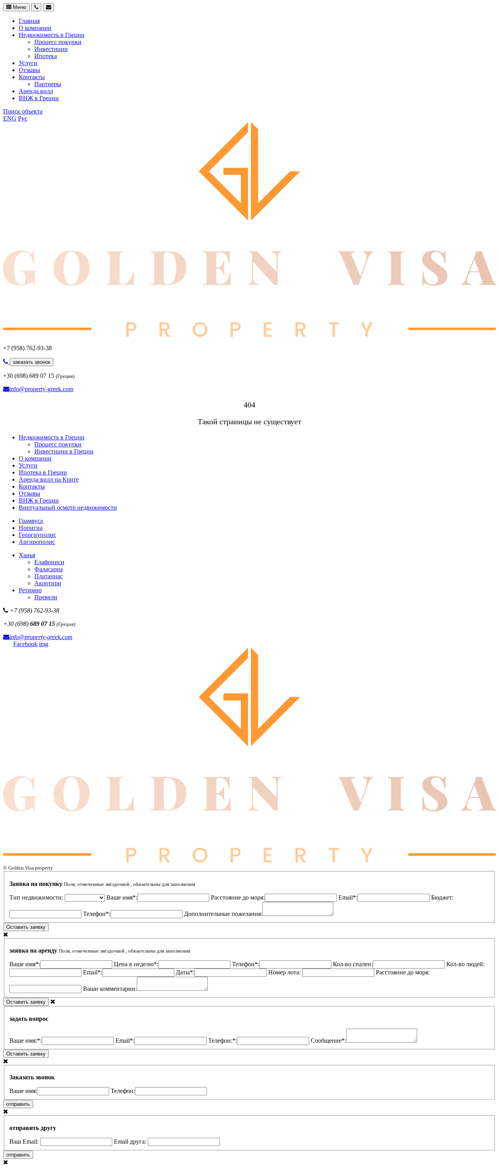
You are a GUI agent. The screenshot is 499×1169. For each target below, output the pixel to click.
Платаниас (48, 576)
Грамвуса (31, 520)
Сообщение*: (328, 1040)
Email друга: (131, 1141)
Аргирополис (37, 541)
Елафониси (49, 562)
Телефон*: (96, 913)
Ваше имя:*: (25, 1040)
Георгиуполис (37, 534)
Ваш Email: (24, 1141)
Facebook (25, 644)
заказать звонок (31, 362)
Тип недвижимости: (37, 897)
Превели (45, 597)
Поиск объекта (22, 111)
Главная (29, 21)
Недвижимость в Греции (52, 35)
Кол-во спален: (353, 964)
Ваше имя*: (121, 897)
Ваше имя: (23, 1091)
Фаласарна (48, 569)
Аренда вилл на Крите (49, 479)
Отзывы (29, 70)
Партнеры (47, 84)
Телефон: (123, 1091)
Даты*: (185, 972)
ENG (9, 118)
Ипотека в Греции (43, 472)
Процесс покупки (57, 42)
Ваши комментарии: (110, 988)
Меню (19, 7)
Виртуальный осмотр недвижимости (68, 507)
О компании (35, 28)
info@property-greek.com (41, 389)
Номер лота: (285, 972)
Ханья (27, 555)
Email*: (347, 897)
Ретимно (30, 590)
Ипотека (45, 56)
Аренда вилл (36, 91)
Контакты (32, 77)
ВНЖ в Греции (39, 98)
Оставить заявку (26, 927)
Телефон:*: (222, 1040)
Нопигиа (30, 527)
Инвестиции (51, 49)
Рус (22, 118)
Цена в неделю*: (136, 964)
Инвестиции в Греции (64, 451)
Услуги (28, 63)
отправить (18, 1104)
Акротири (47, 583)
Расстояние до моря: (238, 897)
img (43, 644)
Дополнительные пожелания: (223, 913)
